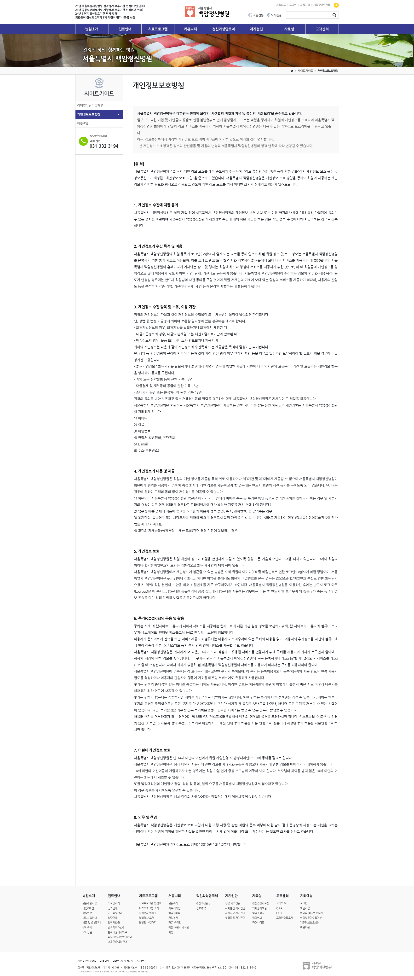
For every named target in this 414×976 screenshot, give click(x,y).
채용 (170, 932)
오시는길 (87, 932)
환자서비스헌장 (116, 927)
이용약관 (83, 123)
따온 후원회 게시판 (178, 927)
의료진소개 (114, 903)
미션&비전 (88, 908)
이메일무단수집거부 (90, 105)
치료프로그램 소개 (149, 908)
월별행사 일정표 (147, 913)
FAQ (279, 913)
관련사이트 (258, 922)
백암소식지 (258, 913)
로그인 (293, 4)
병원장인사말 (89, 903)
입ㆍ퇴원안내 (115, 913)
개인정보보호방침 (88, 114)
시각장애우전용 (321, 4)
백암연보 (257, 917)
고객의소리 (282, 903)
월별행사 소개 (146, 917)
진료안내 (112, 908)
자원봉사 (173, 917)
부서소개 (87, 927)
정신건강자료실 (260, 903)
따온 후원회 (174, 922)
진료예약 (201, 908)
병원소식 (173, 903)
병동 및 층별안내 (91, 922)
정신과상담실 (203, 903)
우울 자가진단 (232, 903)
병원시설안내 (89, 917)
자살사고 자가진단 (235, 913)
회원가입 (305, 4)
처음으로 (281, 4)
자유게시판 (174, 908)
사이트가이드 (305, 70)
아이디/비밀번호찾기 (311, 913)
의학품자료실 (259, 908)
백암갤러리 (174, 913)
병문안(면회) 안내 (117, 941)
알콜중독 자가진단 (235, 917)
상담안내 (112, 917)
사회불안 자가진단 (235, 908)
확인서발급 (114, 922)
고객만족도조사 (284, 917)
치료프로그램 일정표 (150, 903)
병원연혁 (87, 913)
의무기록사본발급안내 (120, 937)
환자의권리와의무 (117, 932)
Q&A (279, 908)
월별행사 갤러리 (147, 922)
